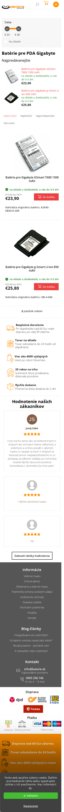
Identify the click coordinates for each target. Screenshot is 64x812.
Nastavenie (30, 806)
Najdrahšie (26, 115)
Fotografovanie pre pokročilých (31, 635)
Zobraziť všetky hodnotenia (32, 556)
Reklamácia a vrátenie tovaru (32, 586)
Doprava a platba (32, 602)
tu (30, 787)
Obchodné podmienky (32, 607)
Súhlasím (32, 795)
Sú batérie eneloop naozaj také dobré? (31, 640)
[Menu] (56, 4)
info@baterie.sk (34, 669)
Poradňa (32, 612)
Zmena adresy (32, 581)
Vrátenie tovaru (32, 576)
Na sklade (15, 41)
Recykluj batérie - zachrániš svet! (31, 645)
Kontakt (32, 618)
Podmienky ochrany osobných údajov (32, 591)
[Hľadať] (37, 4)
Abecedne (9, 123)
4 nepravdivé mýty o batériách (31, 651)
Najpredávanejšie (45, 115)
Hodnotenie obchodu (32, 597)
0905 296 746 (34, 678)
